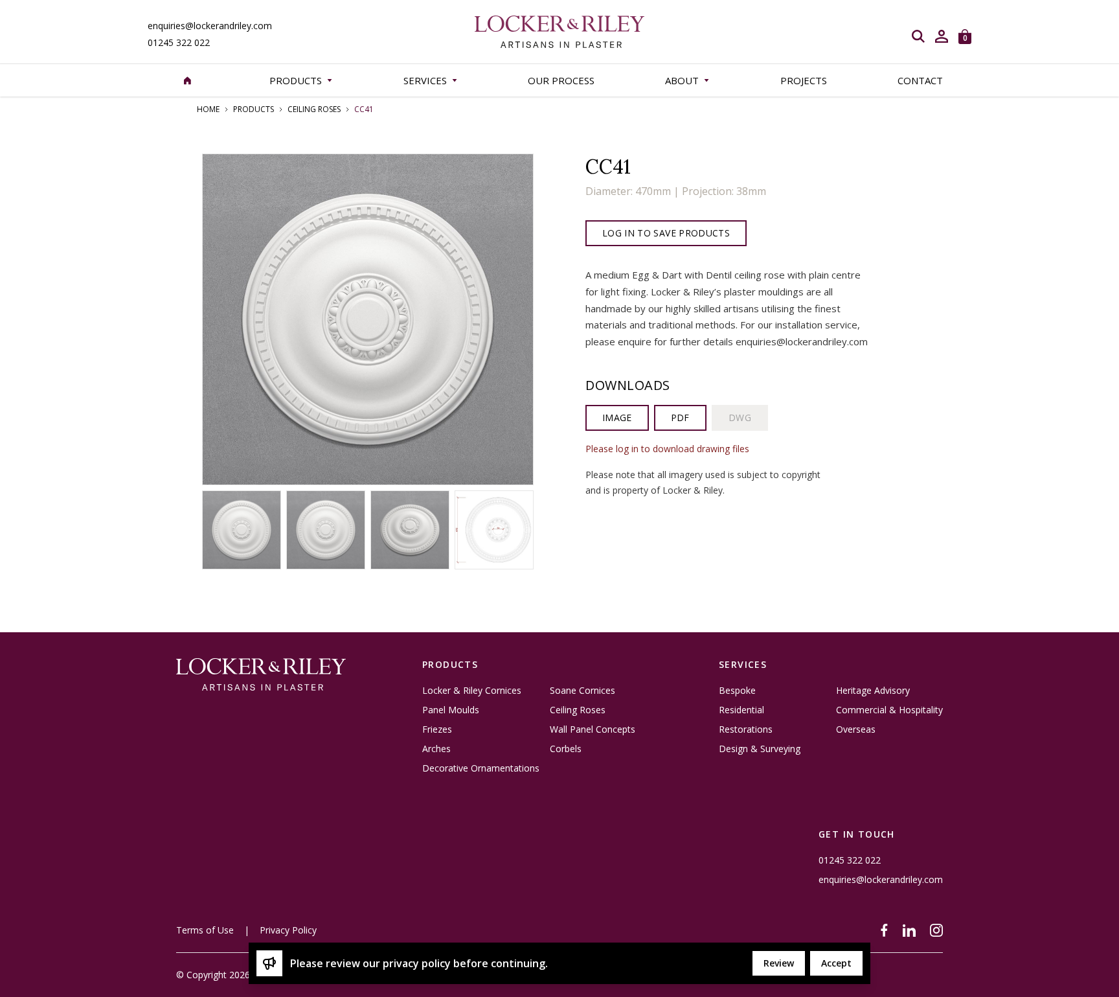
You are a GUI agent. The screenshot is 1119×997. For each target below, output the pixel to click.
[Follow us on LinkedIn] (909, 930)
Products (253, 109)
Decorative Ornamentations (480, 768)
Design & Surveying (759, 749)
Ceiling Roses (314, 109)
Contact (920, 80)
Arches (436, 749)
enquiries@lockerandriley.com (210, 26)
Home (208, 109)
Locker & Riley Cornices (471, 690)
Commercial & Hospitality (889, 710)
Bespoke (737, 690)
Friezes (437, 729)
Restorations (746, 729)
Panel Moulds (450, 710)
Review (778, 963)
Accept (836, 963)
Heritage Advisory (873, 690)
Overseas (856, 729)
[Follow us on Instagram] (936, 930)
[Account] (941, 36)
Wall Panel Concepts (592, 729)
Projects (803, 80)
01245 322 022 (179, 43)
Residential (741, 710)
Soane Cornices (582, 690)
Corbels (566, 749)
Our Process (561, 80)
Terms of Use (205, 930)
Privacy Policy (288, 930)
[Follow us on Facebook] (884, 930)
